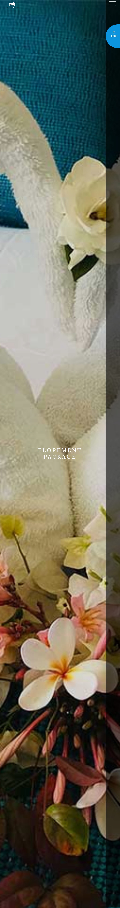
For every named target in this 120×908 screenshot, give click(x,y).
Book (114, 36)
